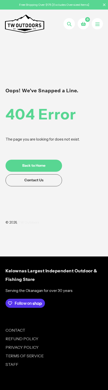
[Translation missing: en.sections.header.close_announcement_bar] (104, 4)
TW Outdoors (28, 222)
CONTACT (15, 330)
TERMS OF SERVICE (25, 355)
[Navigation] (97, 23)
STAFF (12, 364)
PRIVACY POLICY (22, 347)
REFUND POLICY (22, 338)
